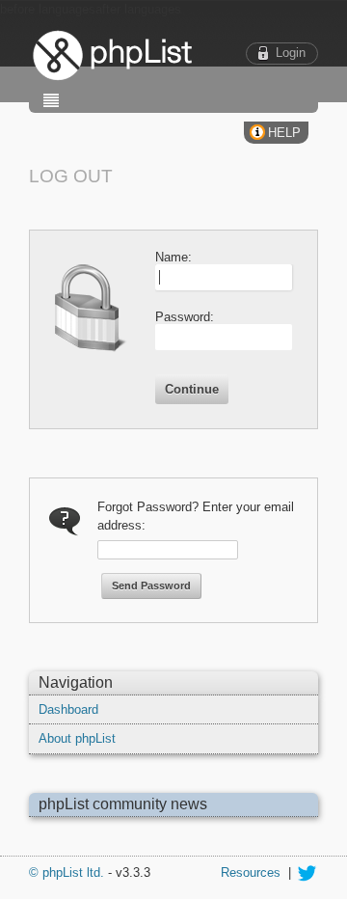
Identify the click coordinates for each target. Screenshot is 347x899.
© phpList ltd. (66, 872)
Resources (250, 872)
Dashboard (68, 709)
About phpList (77, 738)
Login (291, 52)
